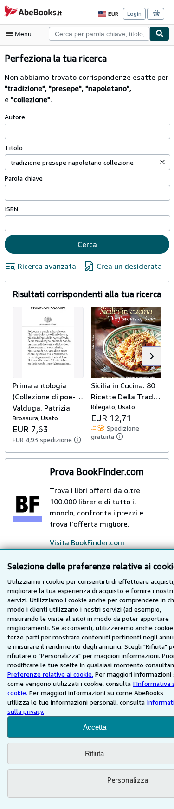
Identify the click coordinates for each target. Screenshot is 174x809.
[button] (162, 162)
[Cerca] (159, 34)
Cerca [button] (87, 244)
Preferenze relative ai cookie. (50, 674)
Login (134, 13)
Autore (15, 117)
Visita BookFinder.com (87, 542)
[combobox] (99, 34)
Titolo (14, 147)
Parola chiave (24, 178)
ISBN (11, 209)
